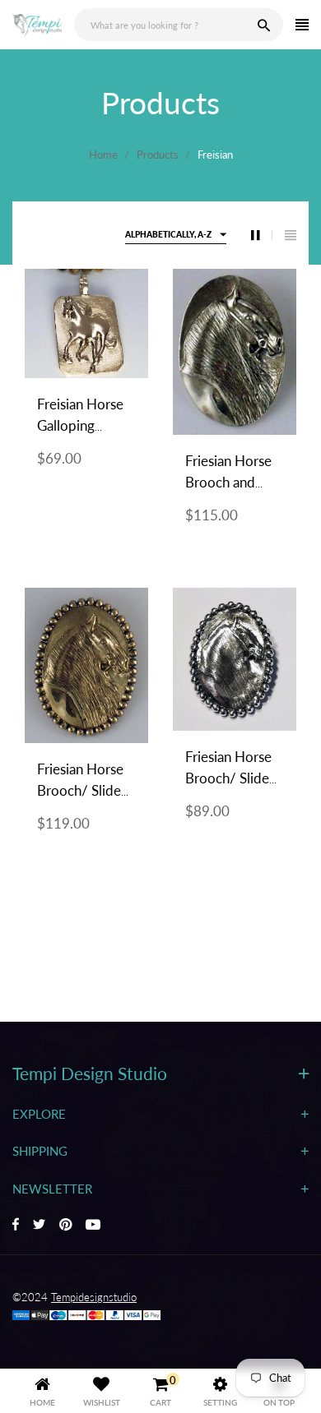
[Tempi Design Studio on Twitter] (39, 1225)
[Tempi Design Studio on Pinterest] (65, 1225)
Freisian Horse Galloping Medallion (80, 425)
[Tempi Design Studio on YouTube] (93, 1225)
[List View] (290, 235)
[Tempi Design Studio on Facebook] (15, 1225)
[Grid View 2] (261, 235)
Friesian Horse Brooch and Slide (228, 482)
